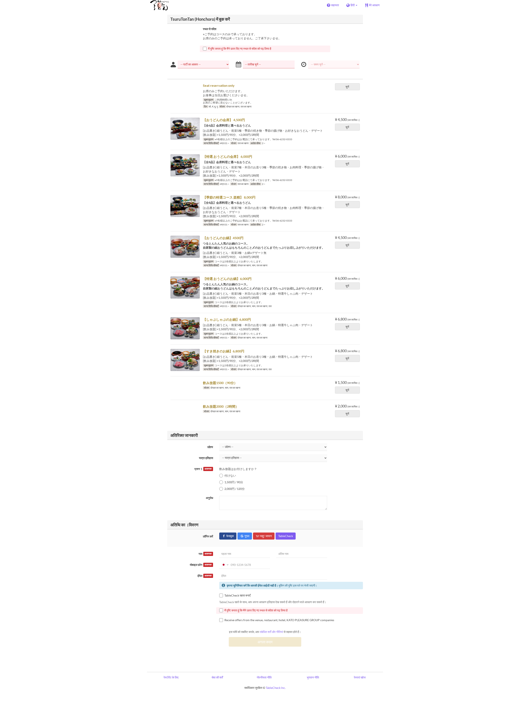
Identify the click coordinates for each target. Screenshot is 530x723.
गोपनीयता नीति (264, 677)
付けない (230, 475)
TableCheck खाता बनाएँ (237, 595)
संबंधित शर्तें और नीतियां (271, 632)
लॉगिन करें (208, 536)
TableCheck (285, 536)
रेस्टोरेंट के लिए (171, 677)
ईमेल (205, 575)
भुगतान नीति (313, 677)
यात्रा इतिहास (206, 458)
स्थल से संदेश (209, 29)
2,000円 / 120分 (234, 488)
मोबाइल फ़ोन (201, 564)
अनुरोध (209, 498)
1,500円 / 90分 (233, 482)
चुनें (347, 86)
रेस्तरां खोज (360, 677)
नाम (205, 554)
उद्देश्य (210, 447)
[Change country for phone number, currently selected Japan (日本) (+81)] (224, 565)
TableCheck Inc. (276, 687)
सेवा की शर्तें (217, 677)
